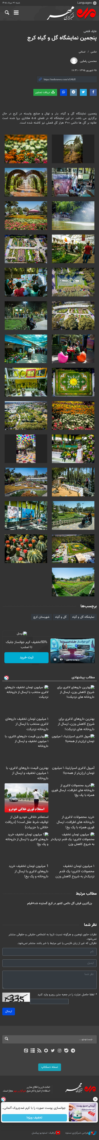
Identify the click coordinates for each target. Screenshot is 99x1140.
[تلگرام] (73, 1051)
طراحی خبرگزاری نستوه (76, 1133)
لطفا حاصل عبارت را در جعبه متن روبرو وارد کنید (67, 995)
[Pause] (55, 659)
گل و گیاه (61, 617)
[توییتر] (53, 1051)
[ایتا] (26, 1051)
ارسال (8, 1011)
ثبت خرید (26, 657)
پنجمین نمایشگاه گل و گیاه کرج (62, 38)
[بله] (66, 1051)
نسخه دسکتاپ (49, 1067)
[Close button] (95, 1099)
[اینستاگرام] (59, 1051)
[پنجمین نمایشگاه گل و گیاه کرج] (73, 149)
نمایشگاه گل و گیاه (83, 617)
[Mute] (61, 659)
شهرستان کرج (41, 617)
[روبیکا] (46, 1051)
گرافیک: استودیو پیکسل (44, 1133)
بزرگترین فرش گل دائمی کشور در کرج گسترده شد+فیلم (59, 903)
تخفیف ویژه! (35, 1117)
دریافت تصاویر (43, 92)
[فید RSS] (39, 1051)
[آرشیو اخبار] (32, 1051)
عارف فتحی (90, 31)
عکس (94, 52)
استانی (82, 52)
